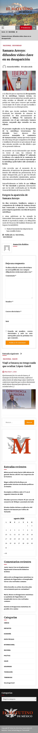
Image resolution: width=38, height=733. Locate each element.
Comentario (11, 276)
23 (32, 539)
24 (6, 543)
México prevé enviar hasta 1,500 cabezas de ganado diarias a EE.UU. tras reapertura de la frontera (19, 474)
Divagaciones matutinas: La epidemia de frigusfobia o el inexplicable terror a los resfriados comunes (18, 579)
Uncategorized (9, 683)
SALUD (14, 359)
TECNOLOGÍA (8, 672)
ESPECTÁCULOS (9, 639)
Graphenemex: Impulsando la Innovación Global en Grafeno (16, 569)
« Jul (5, 553)
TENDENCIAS (8, 677)
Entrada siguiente (10, 354)
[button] (17, 28)
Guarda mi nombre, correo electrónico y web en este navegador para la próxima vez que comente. (20, 334)
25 (10, 543)
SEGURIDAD (17, 45)
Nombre (9, 302)
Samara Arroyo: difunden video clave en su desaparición (17, 55)
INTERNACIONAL (9, 645)
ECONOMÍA (7, 634)
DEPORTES (7, 628)
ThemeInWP (26, 730)
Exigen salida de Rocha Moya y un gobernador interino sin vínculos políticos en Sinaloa (19, 484)
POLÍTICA (7, 656)
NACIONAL (7, 45)
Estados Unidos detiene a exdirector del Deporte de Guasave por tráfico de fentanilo (18, 509)
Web (7, 321)
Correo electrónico (13, 311)
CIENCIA (6, 623)
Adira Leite (8, 577)
